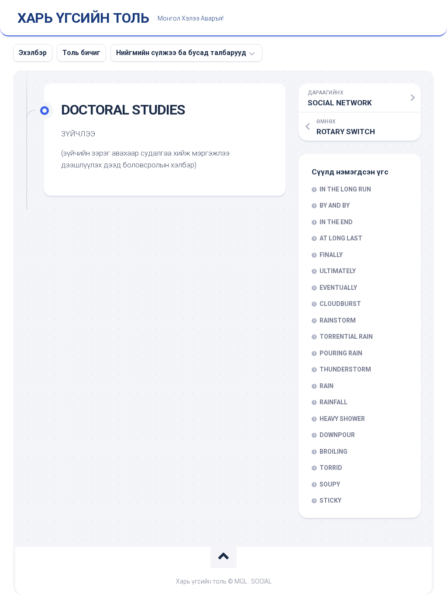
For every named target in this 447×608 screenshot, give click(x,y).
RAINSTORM (338, 320)
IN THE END (336, 222)
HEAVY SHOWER (342, 418)
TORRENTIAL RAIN (346, 336)
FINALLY (331, 254)
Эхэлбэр (33, 53)
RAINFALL (333, 402)
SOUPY (330, 484)
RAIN (327, 385)
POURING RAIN (341, 353)
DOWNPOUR (337, 434)
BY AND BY (335, 205)
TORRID (331, 467)
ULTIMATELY (338, 271)
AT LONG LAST (341, 238)
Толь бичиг (81, 53)
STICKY (330, 500)
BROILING (333, 451)
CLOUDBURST (340, 303)
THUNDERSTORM (345, 369)
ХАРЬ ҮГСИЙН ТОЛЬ (83, 18)
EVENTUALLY (338, 287)
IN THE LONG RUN (345, 189)
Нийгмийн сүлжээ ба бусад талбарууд (181, 53)
